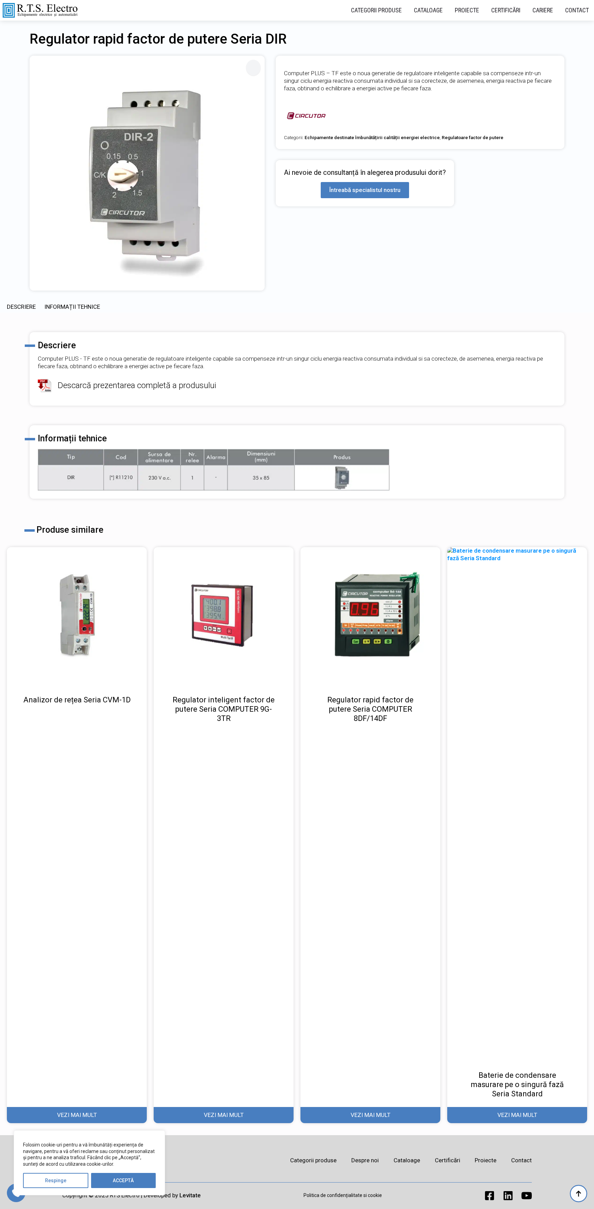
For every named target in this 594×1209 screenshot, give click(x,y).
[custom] (489, 1195)
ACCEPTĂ (123, 1180)
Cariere (542, 10)
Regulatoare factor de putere (472, 137)
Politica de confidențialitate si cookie (343, 1195)
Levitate (190, 1195)
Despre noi (365, 1160)
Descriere (21, 306)
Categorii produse (376, 10)
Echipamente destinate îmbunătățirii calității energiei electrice (372, 137)
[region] (89, 1162)
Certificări (505, 10)
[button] (253, 68)
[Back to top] (578, 1193)
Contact (577, 10)
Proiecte (467, 10)
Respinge (55, 1180)
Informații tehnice (72, 306)
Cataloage (428, 10)
